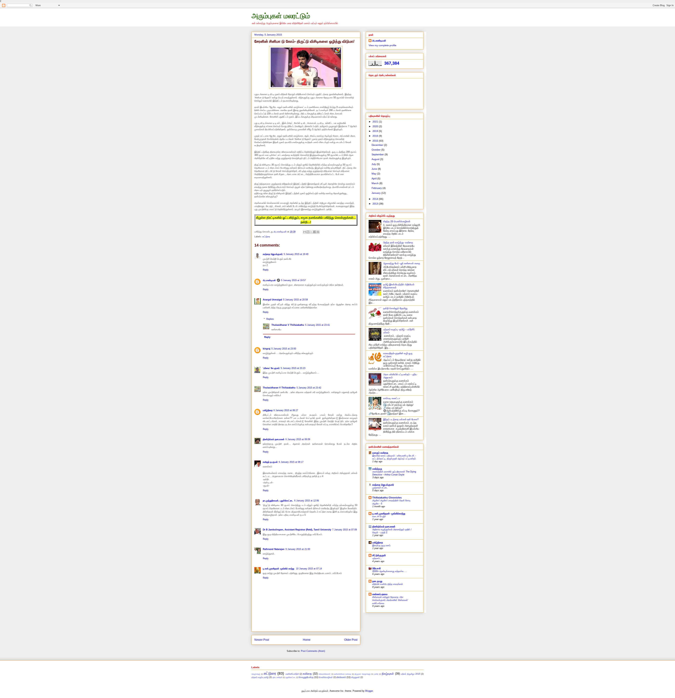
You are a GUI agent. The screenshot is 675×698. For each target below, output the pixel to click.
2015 (375, 140)
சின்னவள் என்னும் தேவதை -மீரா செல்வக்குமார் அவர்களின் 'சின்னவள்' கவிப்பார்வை (390, 600)
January (376, 192)
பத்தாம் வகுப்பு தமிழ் (260, 677)
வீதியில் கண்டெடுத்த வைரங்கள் (387, 584)
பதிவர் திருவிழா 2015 (410, 674)
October (376, 149)
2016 (375, 135)
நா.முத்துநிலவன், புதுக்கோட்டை (278, 500)
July (374, 164)
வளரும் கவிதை (380, 452)
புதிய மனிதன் (277, 677)
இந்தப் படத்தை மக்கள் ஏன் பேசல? (401, 419)
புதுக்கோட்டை (290, 677)
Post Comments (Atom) (313, 651)
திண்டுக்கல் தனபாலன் (273, 439)
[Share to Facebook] (314, 232)
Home (306, 639)
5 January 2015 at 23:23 (293, 368)
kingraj (266, 348)
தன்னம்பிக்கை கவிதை (342, 674)
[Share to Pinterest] (318, 232)
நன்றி (376, 674)
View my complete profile (382, 45)
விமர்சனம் (341, 677)
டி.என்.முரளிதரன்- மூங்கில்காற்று (388, 513)
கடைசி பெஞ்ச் (379, 516)
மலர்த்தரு (377, 468)
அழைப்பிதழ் (255, 674)
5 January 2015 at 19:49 (296, 254)
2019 (375, 131)
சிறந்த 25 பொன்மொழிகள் (396, 221)
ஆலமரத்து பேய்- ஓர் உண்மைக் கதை (401, 263)
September (378, 154)
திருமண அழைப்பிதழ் (362, 674)
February (377, 188)
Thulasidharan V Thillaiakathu (287, 325)
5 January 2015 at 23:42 (309, 387)
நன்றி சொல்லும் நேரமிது (395, 308)
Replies (270, 319)
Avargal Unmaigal (272, 299)
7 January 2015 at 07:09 (344, 529)
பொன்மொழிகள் (326, 677)
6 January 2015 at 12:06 (306, 500)
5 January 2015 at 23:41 (317, 325)
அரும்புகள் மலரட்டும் (281, 16)
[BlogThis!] (308, 232)
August (376, 159)
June (375, 168)
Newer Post (261, 639)
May (374, 173)
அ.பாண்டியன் (269, 280)
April (374, 178)
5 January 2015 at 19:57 (293, 280)
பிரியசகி (376, 568)
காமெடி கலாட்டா (391, 398)
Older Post (350, 639)
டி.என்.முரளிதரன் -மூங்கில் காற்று (279, 568)
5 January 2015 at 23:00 (283, 348)
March (375, 183)
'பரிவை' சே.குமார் (271, 368)
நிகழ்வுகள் (388, 673)
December (378, 145)
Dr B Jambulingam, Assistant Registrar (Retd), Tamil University (297, 529)
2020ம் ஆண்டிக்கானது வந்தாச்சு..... (389, 571)
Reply (266, 269)
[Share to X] (311, 232)
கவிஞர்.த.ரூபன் (270, 462)
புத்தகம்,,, (377, 558)
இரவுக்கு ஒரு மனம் (381, 545)
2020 (375, 126)
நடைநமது (377, 581)
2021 (375, 121)
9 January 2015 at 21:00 (297, 549)
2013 (375, 203)
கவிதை (307, 673)
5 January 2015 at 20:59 (295, 299)
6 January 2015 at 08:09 (297, 439)
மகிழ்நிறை (267, 410)
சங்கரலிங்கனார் (324, 674)
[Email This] (304, 232)
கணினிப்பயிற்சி (292, 674)
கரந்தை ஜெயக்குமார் (273, 254)
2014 (375, 198)
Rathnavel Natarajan (273, 549)
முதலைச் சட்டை (380, 487)
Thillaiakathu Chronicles (387, 497)
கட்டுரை (266, 236)
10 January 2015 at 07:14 (309, 568)
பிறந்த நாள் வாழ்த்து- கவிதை (398, 242)
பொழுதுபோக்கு (306, 677)
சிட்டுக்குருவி (379, 555)
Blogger (369, 691)
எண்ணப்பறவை (380, 594)
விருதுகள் (355, 677)
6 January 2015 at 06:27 (286, 410)
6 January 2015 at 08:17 (291, 462)
